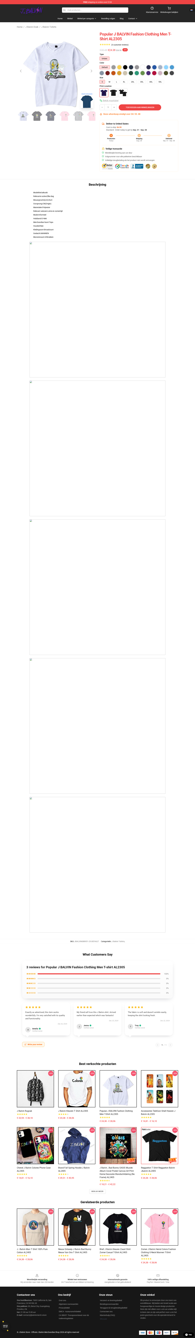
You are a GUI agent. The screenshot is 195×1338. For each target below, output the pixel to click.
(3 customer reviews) (120, 45)
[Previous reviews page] (157, 1045)
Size (101, 78)
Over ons (62, 1300)
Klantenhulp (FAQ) (107, 1315)
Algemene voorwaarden (68, 1304)
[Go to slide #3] (50, 116)
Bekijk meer (97, 1191)
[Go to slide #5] (78, 116)
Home (19, 27)
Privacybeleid (64, 1308)
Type (102, 54)
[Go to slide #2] (37, 116)
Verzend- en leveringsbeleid (111, 1300)
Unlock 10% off (5, 1326)
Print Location (106, 86)
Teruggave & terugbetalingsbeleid (113, 1308)
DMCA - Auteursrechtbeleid (70, 1311)
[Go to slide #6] (92, 116)
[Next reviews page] (170, 1045)
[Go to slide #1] (23, 116)
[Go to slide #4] (64, 116)
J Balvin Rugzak (24, 1111)
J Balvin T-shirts (48, 27)
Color (102, 63)
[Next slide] (91, 71)
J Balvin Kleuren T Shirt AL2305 (73, 1111)
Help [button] (190, 1335)
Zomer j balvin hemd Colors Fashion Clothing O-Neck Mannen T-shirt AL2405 (158, 1252)
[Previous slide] (21, 71)
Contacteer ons (106, 1311)
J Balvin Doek (31, 27)
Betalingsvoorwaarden (109, 1304)
